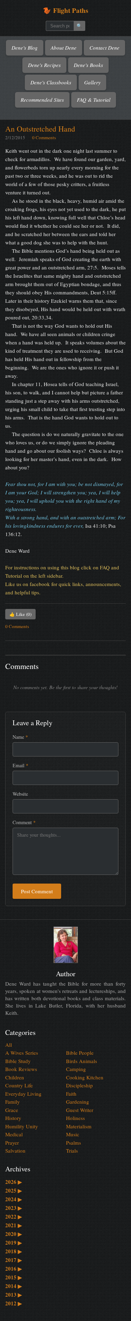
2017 (13, 1260)
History (13, 1117)
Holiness (75, 1117)
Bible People (80, 1052)
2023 (13, 1208)
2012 (13, 1303)
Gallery (92, 82)
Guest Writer (79, 1109)
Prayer (12, 1142)
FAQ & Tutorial (93, 99)
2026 (13, 1182)
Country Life (19, 1085)
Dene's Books (88, 64)
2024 (13, 1199)
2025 (13, 1190)
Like (20, 614)
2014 (13, 1286)
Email (20, 765)
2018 (13, 1251)
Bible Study (18, 1060)
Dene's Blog (25, 47)
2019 (13, 1242)
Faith (71, 1093)
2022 (13, 1216)
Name (20, 737)
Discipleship (79, 1085)
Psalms (73, 1142)
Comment (24, 822)
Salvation (15, 1150)
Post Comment (37, 891)
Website (20, 794)
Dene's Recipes (44, 64)
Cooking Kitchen (84, 1077)
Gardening (77, 1101)
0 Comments (44, 137)
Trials (72, 1150)
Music (72, 1134)
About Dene (64, 47)
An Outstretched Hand (40, 129)
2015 (13, 1277)
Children (14, 1077)
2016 (13, 1268)
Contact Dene (104, 47)
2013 (13, 1294)
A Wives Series (21, 1052)
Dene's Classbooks (50, 82)
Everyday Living (23, 1093)
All (8, 1044)
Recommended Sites (42, 99)
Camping (76, 1068)
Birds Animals (81, 1060)
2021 (13, 1225)
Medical (14, 1134)
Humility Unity (21, 1126)
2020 (13, 1234)
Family (12, 1101)
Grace (11, 1109)
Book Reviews (21, 1068)
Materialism (79, 1126)
